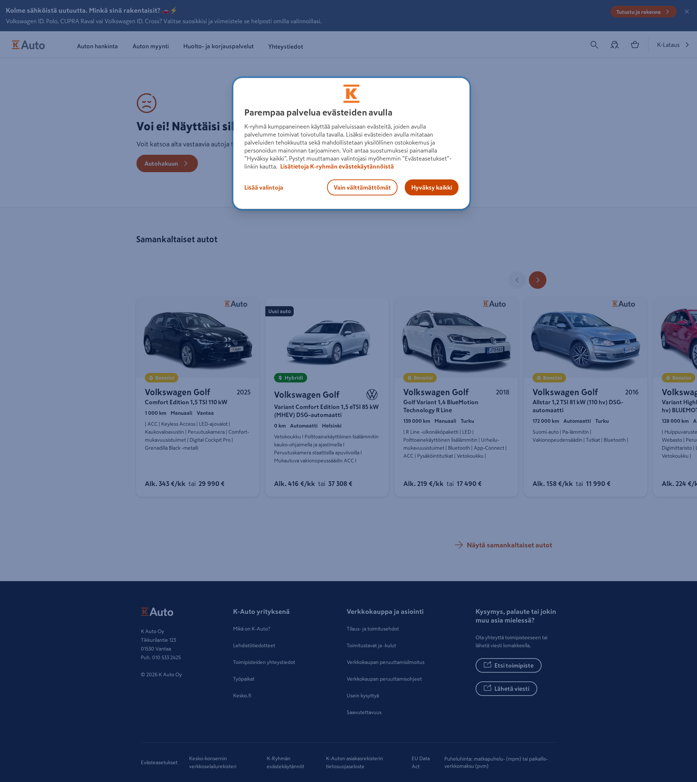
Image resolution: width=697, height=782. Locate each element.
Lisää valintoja (263, 187)
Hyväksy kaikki (431, 187)
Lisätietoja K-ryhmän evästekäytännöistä (336, 166)
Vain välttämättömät (362, 187)
